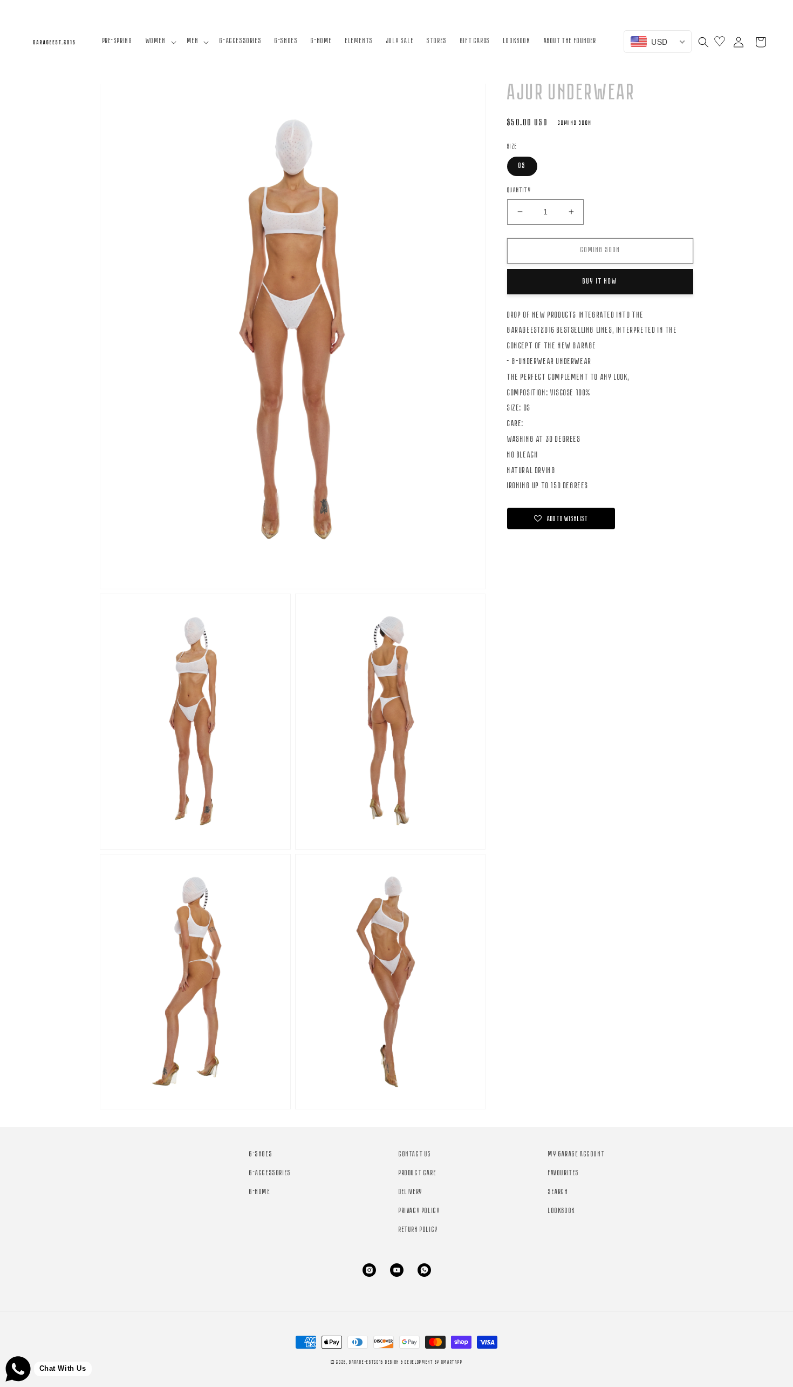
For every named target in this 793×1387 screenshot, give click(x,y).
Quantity (519, 190)
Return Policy (419, 1230)
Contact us (415, 1154)
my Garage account (576, 1154)
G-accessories (270, 1173)
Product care (417, 1173)
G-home (260, 1192)
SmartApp (452, 1362)
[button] (160, 41)
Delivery (411, 1192)
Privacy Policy (419, 1211)
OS (522, 166)
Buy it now (600, 282)
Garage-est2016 (366, 1362)
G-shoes (260, 1154)
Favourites (563, 1173)
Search (558, 1192)
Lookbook (562, 1211)
